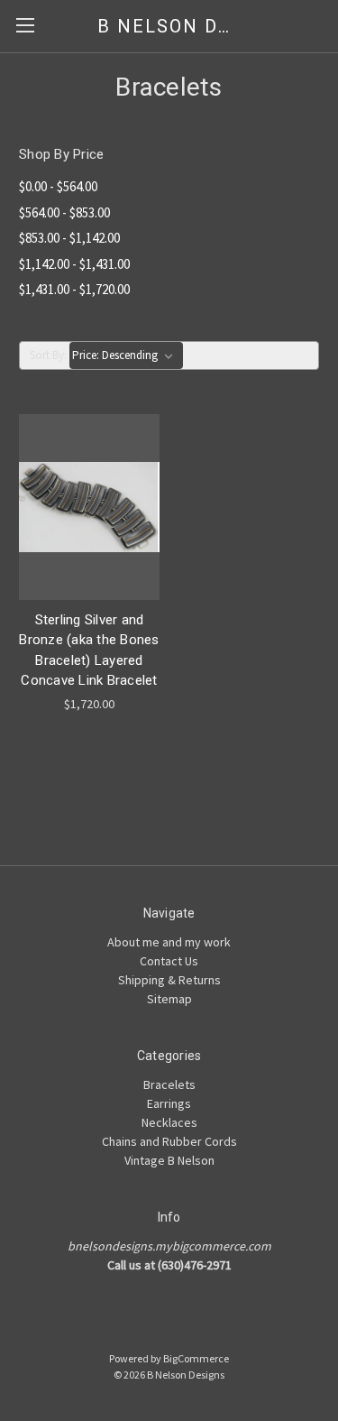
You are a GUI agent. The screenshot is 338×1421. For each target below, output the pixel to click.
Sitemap (169, 999)
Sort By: (48, 355)
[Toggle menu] (25, 25)
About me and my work (169, 942)
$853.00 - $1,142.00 (69, 237)
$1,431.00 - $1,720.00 (74, 289)
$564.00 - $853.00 (64, 212)
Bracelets (169, 1084)
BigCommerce (196, 1358)
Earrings (169, 1103)
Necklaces (169, 1122)
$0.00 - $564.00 (58, 186)
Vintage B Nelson (169, 1160)
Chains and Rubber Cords (169, 1141)
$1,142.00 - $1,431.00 (74, 263)
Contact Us (169, 961)
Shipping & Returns (169, 980)
